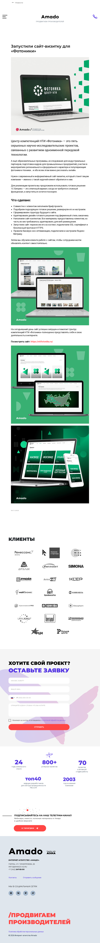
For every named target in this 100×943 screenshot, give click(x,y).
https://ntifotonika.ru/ (42, 341)
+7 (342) (17, 869)
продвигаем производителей (50, 21)
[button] (32, 877)
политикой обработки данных (53, 720)
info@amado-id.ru (18, 867)
